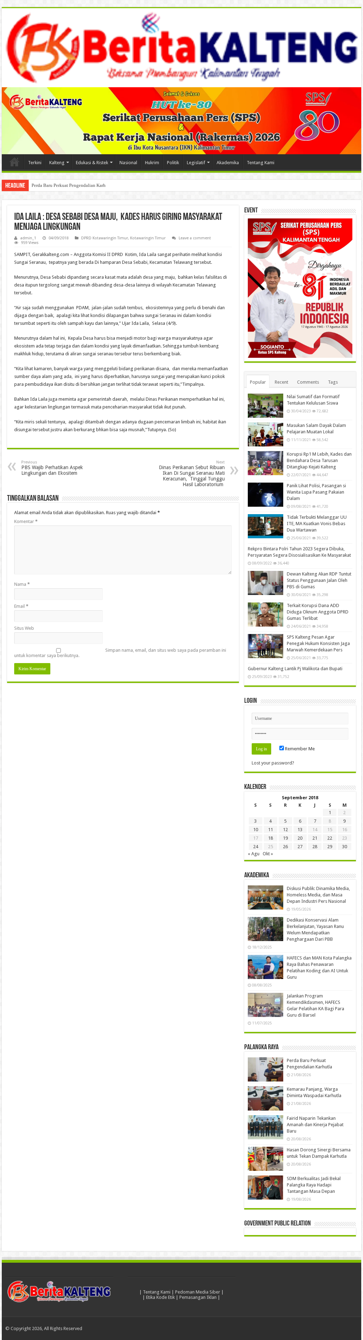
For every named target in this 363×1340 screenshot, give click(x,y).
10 (255, 829)
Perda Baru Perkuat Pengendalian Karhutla (72, 185)
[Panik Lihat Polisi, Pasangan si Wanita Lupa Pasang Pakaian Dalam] (265, 495)
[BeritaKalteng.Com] (181, 47)
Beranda (14, 161)
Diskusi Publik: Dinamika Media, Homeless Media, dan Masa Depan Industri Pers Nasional (318, 895)
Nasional (128, 162)
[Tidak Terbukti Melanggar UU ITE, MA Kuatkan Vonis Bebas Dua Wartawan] (265, 526)
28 (314, 846)
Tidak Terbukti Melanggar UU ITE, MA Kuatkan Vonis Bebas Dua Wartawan (317, 524)
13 (299, 829)
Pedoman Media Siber (197, 1292)
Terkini (34, 162)
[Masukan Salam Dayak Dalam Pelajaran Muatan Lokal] (265, 434)
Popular (258, 382)
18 (270, 838)
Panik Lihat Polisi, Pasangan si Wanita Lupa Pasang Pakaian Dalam (316, 492)
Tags (333, 382)
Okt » (268, 853)
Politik (173, 162)
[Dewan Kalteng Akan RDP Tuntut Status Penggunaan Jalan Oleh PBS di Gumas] (265, 583)
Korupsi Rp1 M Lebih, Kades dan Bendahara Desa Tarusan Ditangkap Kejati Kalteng (319, 460)
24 (255, 846)
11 (270, 829)
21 (314, 838)
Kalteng (57, 162)
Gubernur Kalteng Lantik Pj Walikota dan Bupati (295, 668)
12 (285, 829)
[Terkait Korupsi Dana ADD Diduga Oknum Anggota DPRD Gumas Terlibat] (265, 614)
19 (285, 838)
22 (329, 838)
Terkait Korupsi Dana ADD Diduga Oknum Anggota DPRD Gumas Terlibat (317, 612)
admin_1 (28, 238)
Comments (308, 382)
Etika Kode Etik (160, 1297)
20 (299, 838)
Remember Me (299, 748)
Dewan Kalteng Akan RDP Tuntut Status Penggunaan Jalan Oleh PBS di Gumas (319, 580)
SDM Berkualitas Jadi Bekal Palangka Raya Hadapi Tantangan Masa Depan (314, 1185)
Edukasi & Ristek (92, 162)
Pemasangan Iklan (198, 1297)
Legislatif (196, 162)
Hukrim (152, 162)
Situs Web (24, 628)
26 (285, 846)
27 (299, 846)
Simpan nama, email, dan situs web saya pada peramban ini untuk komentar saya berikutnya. (120, 652)
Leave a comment (195, 238)
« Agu (253, 853)
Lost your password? (273, 763)
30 (344, 846)
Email (21, 606)
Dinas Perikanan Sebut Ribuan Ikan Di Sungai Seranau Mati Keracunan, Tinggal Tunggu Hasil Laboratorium (192, 473)
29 (329, 846)
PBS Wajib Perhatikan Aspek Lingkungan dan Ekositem (52, 468)
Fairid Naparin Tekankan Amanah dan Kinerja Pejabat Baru (315, 1125)
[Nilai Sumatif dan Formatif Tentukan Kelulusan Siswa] (265, 406)
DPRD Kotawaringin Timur (104, 238)
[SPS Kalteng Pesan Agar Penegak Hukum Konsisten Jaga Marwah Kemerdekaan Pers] (265, 646)
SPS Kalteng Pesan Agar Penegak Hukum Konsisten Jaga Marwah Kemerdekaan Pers (318, 643)
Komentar (26, 521)
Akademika (228, 162)
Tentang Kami (260, 162)
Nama (22, 584)
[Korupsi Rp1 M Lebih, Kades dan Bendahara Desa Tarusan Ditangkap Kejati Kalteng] (265, 463)
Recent (281, 382)
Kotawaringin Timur (148, 238)
